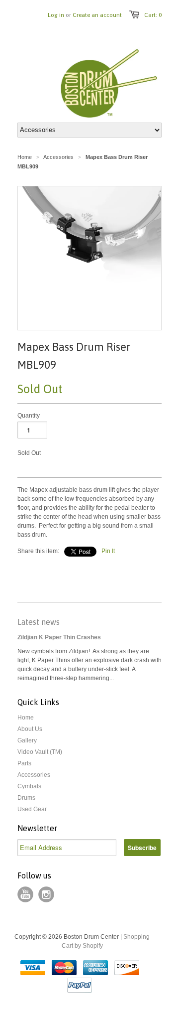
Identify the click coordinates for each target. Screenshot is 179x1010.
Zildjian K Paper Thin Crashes (59, 637)
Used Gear (32, 809)
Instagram (46, 894)
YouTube (25, 894)
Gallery (27, 740)
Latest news (38, 621)
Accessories (33, 774)
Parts (24, 763)
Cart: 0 (153, 14)
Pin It (108, 551)
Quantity (28, 415)
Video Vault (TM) (39, 751)
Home (25, 717)
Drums (26, 797)
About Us (29, 728)
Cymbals (29, 786)
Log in (56, 14)
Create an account (97, 14)
